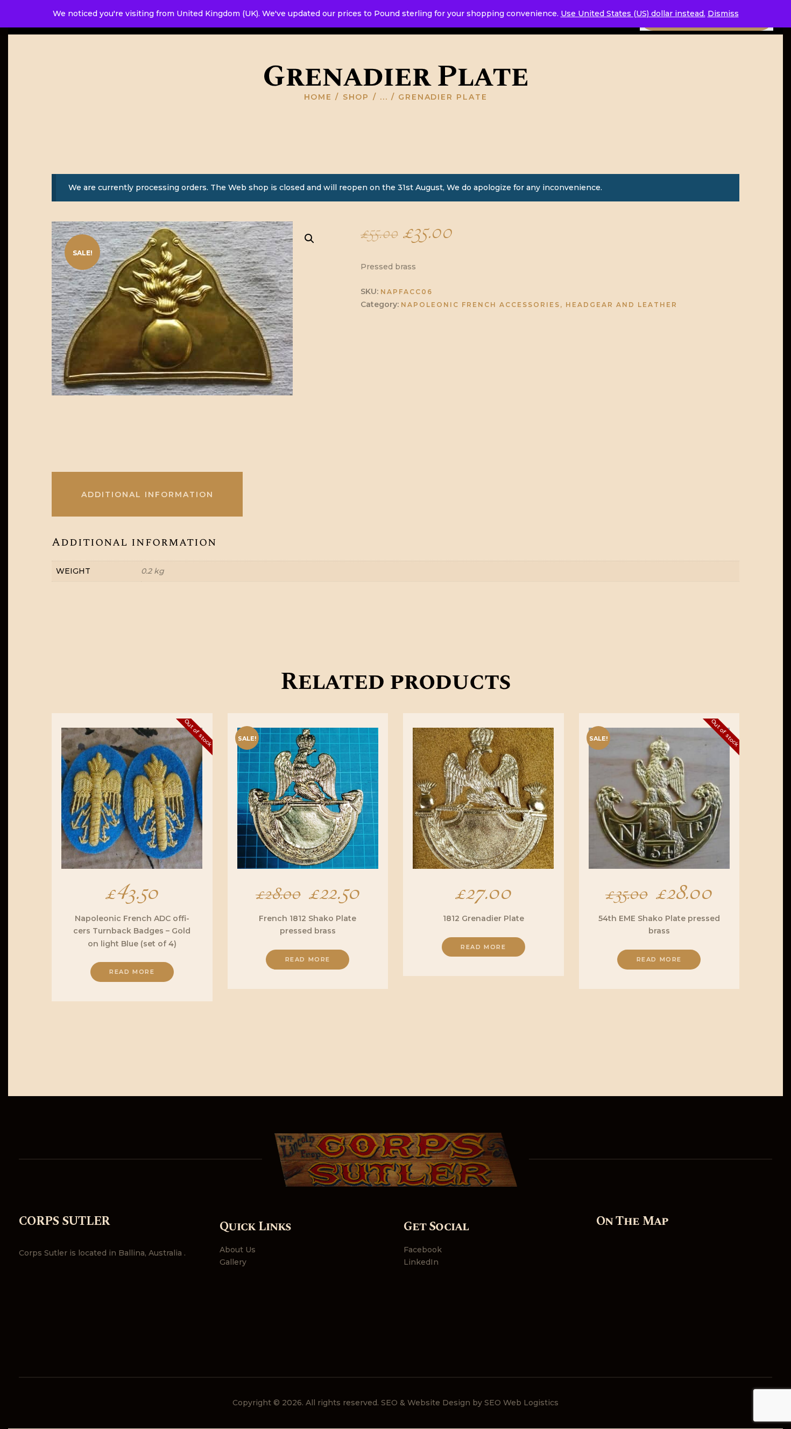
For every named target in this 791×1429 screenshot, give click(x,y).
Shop (356, 97)
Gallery (233, 1262)
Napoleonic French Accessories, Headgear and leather (539, 305)
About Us (238, 1249)
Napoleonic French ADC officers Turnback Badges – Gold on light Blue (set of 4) (131, 931)
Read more (131, 971)
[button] (309, 238)
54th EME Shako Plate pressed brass (659, 925)
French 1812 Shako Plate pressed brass (307, 925)
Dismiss (723, 13)
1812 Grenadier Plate (483, 918)
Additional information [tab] (147, 494)
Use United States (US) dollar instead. (633, 13)
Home (318, 97)
